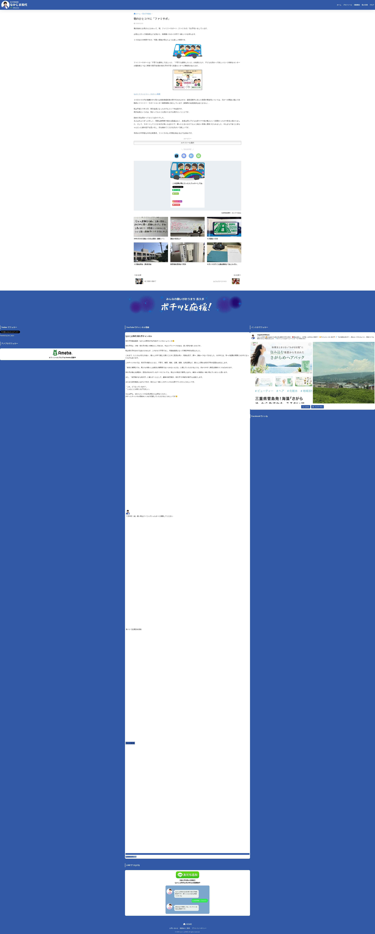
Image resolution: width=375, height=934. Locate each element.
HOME (188, 924)
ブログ (372, 5)
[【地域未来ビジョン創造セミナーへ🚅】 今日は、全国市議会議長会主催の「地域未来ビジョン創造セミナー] (344, 372)
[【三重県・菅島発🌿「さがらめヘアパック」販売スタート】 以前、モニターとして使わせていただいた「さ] (281, 372)
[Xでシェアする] (176, 155)
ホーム (339, 5)
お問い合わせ (173, 928)
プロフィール (347, 5)
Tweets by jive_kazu (7, 335)
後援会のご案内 (185, 928)
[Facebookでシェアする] (183, 155)
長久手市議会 (236, 213)
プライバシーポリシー (199, 928)
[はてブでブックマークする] (191, 155)
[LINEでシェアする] (198, 155)
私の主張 (365, 5)
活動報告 (357, 5)
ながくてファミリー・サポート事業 (147, 94)
